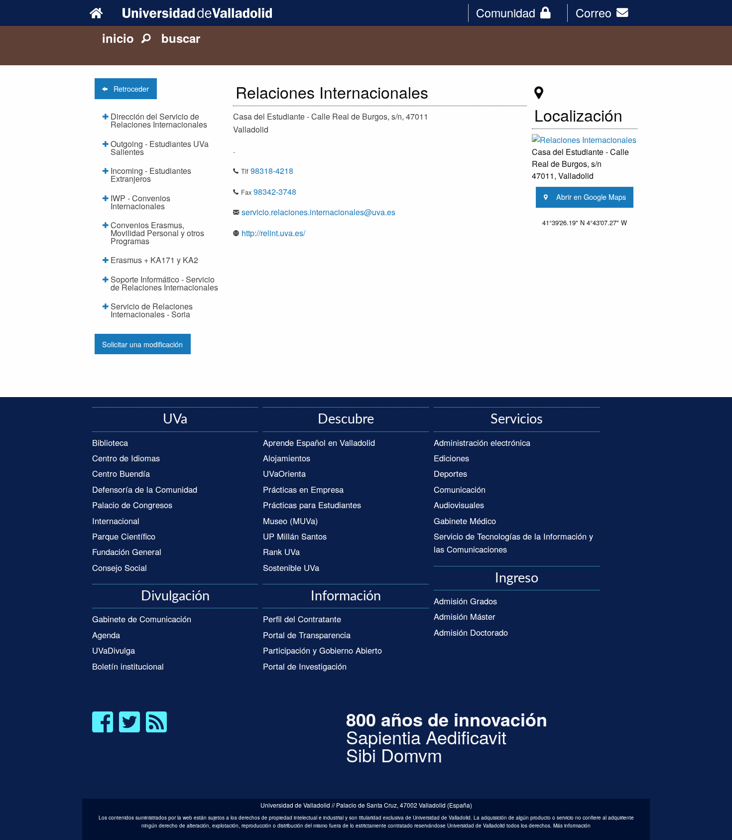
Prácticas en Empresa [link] (303, 489)
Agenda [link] (106, 635)
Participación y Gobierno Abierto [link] (322, 650)
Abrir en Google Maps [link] (588, 196)
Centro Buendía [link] (121, 473)
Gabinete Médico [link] (465, 521)
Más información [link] (572, 825)
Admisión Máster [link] (464, 616)
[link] (104, 12)
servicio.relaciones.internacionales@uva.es (318, 212)
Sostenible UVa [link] (291, 567)
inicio (118, 37)
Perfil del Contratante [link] (302, 619)
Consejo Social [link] (119, 567)
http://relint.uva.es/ (273, 233)
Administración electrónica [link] (482, 442)
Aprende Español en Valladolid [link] (319, 442)
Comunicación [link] (460, 489)
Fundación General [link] (126, 552)
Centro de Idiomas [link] (126, 458)
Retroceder (128, 88)
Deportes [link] (450, 473)
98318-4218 (271, 170)
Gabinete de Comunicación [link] (141, 619)
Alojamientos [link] (286, 458)
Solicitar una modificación (142, 344)
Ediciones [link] (451, 458)
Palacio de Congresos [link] (132, 505)
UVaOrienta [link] (284, 473)
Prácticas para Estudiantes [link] (312, 505)
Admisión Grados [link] (465, 601)
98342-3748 (274, 191)
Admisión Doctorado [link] (471, 632)
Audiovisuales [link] (459, 505)
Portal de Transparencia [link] (307, 635)
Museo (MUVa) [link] (290, 521)
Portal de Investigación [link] (305, 666)
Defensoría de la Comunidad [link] (144, 489)
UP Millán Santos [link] (295, 536)
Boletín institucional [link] (128, 666)
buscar (175, 37)
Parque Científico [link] (123, 536)
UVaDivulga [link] (113, 650)
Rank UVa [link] (281, 552)
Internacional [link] (115, 521)
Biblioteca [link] (110, 442)
